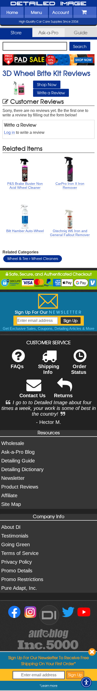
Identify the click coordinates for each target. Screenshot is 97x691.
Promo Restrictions (22, 579)
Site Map (11, 504)
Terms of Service (20, 553)
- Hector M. (48, 422)
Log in (9, 132)
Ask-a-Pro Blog (18, 452)
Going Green (15, 544)
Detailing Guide (18, 460)
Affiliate (9, 495)
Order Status (78, 369)
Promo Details (16, 570)
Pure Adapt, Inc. (19, 588)
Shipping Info (48, 369)
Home (12, 12)
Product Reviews (19, 487)
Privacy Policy (16, 562)
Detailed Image (48, 3)
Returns (63, 395)
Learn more (49, 685)
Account (60, 12)
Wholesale (12, 443)
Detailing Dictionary (22, 469)
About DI (11, 527)
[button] (86, 682)
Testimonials (14, 536)
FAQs (17, 366)
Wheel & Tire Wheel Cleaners (32, 258)
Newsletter (13, 478)
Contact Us (32, 395)
